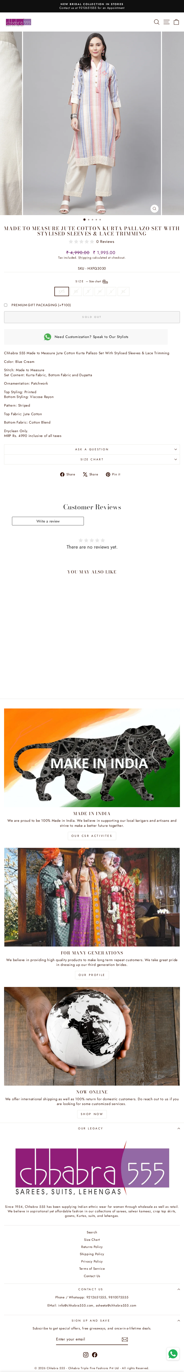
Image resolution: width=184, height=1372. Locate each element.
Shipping (84, 258)
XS (76, 291)
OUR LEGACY (90, 1128)
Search (92, 1232)
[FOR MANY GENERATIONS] (92, 897)
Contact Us (92, 1276)
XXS (61, 291)
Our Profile (92, 975)
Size (88, 281)
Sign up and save (91, 1320)
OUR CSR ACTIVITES (91, 836)
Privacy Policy (92, 1261)
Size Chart (92, 459)
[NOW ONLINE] (92, 1036)
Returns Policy (92, 1246)
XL (123, 291)
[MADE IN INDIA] (92, 757)
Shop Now (92, 1114)
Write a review (48, 521)
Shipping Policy (92, 1254)
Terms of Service (92, 1268)
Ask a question (92, 449)
